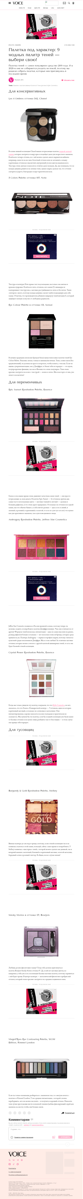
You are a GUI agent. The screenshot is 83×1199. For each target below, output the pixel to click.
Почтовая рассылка (64, 3)
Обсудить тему (69, 80)
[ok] (10, 1164)
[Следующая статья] (41, 1144)
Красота (11, 45)
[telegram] (18, 1160)
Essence (33, 85)
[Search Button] (69, 3)
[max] (18, 1164)
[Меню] (10, 3)
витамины (26, 85)
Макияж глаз (17, 85)
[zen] (22, 1160)
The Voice (18, 3)
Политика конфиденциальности (18, 1174)
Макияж (18, 45)
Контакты (12, 1168)
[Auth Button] (73, 3)
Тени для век (41, 85)
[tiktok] (14, 1164)
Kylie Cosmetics (52, 85)
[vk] (14, 1160)
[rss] (10, 1160)
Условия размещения (15, 1171)
